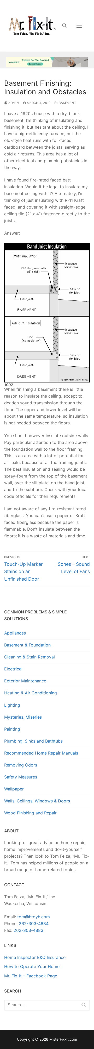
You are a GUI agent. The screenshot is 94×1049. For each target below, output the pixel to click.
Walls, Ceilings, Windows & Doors (37, 800)
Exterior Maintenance (25, 680)
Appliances (15, 633)
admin (13, 103)
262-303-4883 (28, 930)
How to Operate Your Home (32, 966)
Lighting (12, 705)
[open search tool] (64, 25)
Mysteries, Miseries (23, 717)
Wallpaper (14, 789)
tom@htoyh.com (33, 916)
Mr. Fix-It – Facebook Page (30, 975)
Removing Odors (20, 765)
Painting (12, 729)
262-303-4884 (34, 923)
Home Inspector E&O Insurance (35, 957)
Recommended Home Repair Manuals (41, 753)
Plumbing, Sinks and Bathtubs (33, 741)
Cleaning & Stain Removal (29, 656)
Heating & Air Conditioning (30, 692)
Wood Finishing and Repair (30, 812)
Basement (67, 103)
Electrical (13, 668)
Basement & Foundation (27, 645)
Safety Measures (20, 777)
